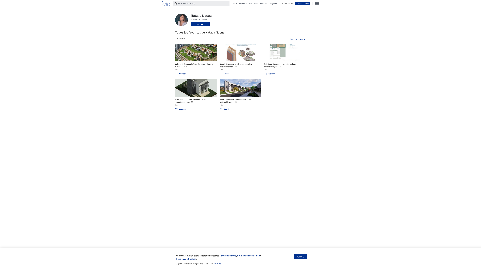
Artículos (243, 3)
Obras (234, 3)
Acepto (300, 256)
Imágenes (273, 3)
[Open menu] (317, 4)
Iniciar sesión (288, 3)
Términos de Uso (228, 255)
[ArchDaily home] (166, 3)
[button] (181, 38)
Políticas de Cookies (186, 259)
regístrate (217, 264)
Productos (253, 3)
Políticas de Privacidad (248, 255)
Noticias (263, 3)
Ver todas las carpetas (298, 39)
